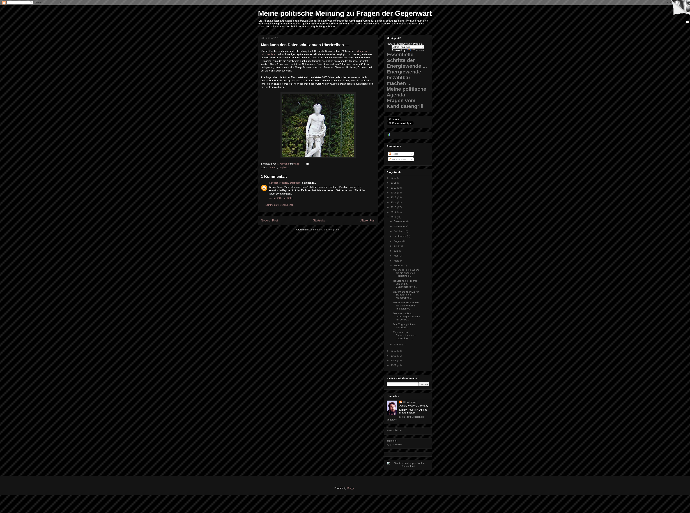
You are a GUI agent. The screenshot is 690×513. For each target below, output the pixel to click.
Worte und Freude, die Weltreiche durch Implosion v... (406, 305)
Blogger (351, 488)
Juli (396, 245)
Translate (418, 50)
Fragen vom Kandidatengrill (405, 103)
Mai (396, 255)
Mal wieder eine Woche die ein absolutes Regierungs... (406, 272)
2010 (394, 350)
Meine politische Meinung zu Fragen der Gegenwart (345, 13)
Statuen (273, 167)
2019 (394, 177)
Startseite (319, 220)
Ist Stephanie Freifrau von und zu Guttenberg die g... (405, 283)
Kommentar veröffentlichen (279, 205)
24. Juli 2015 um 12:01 (281, 198)
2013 (394, 207)
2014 (394, 202)
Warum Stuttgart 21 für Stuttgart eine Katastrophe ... (406, 294)
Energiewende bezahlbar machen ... (404, 77)
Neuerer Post (269, 220)
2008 (394, 360)
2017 (394, 187)
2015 (394, 197)
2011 (394, 217)
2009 (394, 355)
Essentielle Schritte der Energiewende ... (407, 60)
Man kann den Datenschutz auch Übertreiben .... (404, 335)
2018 (394, 182)
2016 (394, 192)
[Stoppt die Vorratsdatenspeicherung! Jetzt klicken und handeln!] (680, 10)
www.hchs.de (394, 430)
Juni (396, 250)
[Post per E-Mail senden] (307, 163)
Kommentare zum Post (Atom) (324, 229)
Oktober (399, 231)
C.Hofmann (410, 402)
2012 (394, 212)
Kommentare (398, 159)
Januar (398, 344)
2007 (394, 365)
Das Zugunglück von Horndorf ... (404, 326)
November (400, 226)
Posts (394, 153)
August (398, 241)
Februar (399, 265)
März (397, 260)
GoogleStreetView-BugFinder (285, 182)
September (400, 236)
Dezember (400, 221)
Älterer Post (367, 220)
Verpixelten (284, 167)
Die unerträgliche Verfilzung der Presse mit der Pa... (406, 316)
